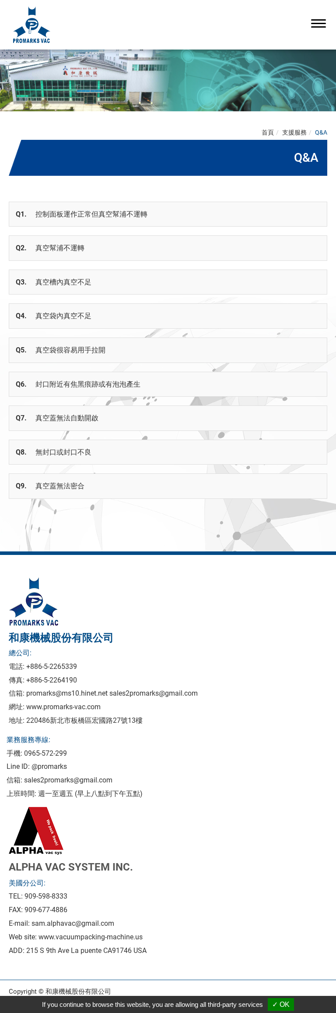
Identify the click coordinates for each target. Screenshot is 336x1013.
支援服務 (294, 132)
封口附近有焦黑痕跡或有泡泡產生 (78, 384)
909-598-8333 (45, 896)
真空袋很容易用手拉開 (60, 350)
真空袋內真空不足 (53, 316)
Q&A (321, 132)
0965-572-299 (45, 753)
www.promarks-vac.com (63, 707)
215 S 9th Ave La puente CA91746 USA (86, 950)
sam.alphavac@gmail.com (73, 923)
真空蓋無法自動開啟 (57, 418)
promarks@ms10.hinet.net (67, 693)
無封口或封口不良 (53, 452)
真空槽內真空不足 (53, 282)
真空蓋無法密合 (50, 486)
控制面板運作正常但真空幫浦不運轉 (81, 214)
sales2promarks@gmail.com (153, 693)
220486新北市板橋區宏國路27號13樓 (84, 720)
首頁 (268, 132)
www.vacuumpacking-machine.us (90, 937)
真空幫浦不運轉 (50, 248)
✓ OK (281, 1004)
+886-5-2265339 (51, 666)
